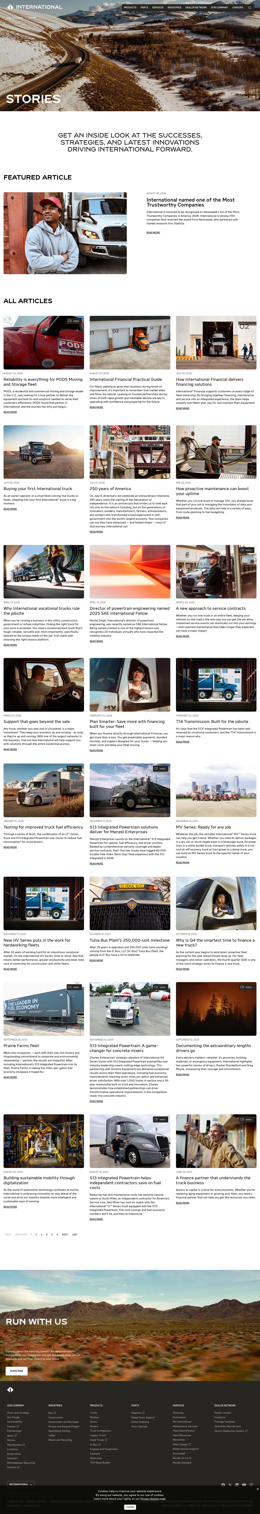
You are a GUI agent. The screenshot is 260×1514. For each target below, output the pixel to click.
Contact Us (13, 1467)
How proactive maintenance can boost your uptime (212, 491)
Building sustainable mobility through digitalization (39, 1180)
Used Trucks (97, 1440)
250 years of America (110, 489)
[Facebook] (223, 1485)
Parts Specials (139, 1426)
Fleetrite (136, 1413)
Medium (94, 1417)
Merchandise (14, 1445)
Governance (14, 1454)
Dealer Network (196, 8)
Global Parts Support (143, 1417)
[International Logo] (34, 7)
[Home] (10, 1389)
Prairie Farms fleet (21, 1046)
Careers (237, 8)
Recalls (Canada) (182, 1463)
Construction (55, 1417)
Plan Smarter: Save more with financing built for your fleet (127, 724)
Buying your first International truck (38, 489)
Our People (13, 1417)
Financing (178, 1413)
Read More (153, 233)
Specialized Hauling (59, 1431)
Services (157, 8)
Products (130, 8)
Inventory (219, 1417)
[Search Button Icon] (249, 7)
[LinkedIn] (237, 1485)
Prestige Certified (224, 1422)
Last (74, 1235)
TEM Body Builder (100, 1463)
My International (182, 1422)
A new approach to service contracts (211, 608)
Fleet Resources (182, 1435)
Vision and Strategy (18, 1413)
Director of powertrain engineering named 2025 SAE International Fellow (130, 611)
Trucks (93, 1413)
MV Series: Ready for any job (203, 827)
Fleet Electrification (184, 1431)
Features (95, 1454)
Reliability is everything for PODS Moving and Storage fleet (43, 382)
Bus (50, 1413)
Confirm (130, 1507)
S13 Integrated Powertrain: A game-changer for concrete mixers (124, 1048)
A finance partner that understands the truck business (213, 1180)
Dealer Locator (222, 1413)
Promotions (179, 1417)
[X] (230, 1485)
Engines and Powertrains (104, 1449)
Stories (11, 1440)
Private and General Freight (63, 1426)
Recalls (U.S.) (180, 1458)
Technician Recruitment (227, 1426)
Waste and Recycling (60, 1440)
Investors (12, 1458)
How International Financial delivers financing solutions (210, 382)
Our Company (219, 8)
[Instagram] (251, 1485)
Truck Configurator (100, 1431)
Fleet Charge (180, 1444)
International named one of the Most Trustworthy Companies (191, 203)
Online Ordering (140, 1422)
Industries (174, 8)
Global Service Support (186, 1449)
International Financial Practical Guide (126, 379)
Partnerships (14, 1431)
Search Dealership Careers (229, 1431)
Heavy (93, 1422)
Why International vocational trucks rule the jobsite (42, 611)
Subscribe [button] (16, 1371)
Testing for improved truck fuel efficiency (43, 827)
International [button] (18, 1484)
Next (65, 1235)
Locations (12, 1449)
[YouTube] (244, 1485)
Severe (94, 1426)
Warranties (179, 1440)
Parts (144, 8)
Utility (51, 1435)
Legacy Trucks (98, 1435)
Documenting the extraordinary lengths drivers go (213, 1048)
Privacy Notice (149, 1499)
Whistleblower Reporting (21, 1463)
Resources (96, 1458)
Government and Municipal (63, 1422)
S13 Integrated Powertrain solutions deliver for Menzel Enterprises (124, 829)
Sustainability (14, 1422)
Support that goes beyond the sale (37, 722)
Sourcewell (179, 1453)
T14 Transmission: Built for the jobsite (212, 722)
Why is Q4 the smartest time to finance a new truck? (215, 942)
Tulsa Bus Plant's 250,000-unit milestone (130, 940)
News (10, 1436)
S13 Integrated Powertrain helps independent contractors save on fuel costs (125, 1183)
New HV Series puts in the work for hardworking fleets (37, 942)
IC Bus (93, 1445)
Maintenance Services (185, 1426)
